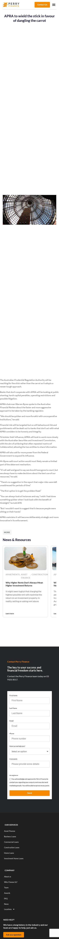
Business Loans (10, 836)
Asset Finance (25, 576)
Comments (13, 759)
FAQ (6, 898)
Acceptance (13, 775)
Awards (7, 893)
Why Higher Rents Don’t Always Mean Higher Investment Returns (24, 584)
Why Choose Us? (10, 882)
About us (7, 876)
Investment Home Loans (13, 858)
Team (6, 887)
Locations (8, 909)
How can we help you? (17, 746)
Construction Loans (11, 847)
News (6, 904)
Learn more (10, 614)
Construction (40, 574)
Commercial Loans (11, 842)
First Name (13, 695)
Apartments (13, 574)
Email (11, 721)
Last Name (13, 708)
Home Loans (9, 853)
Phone (11, 734)
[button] (53, 4)
